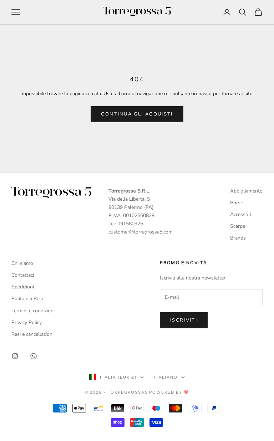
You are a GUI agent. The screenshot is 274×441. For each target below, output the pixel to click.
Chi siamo (22, 263)
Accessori (240, 214)
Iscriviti (183, 320)
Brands (238, 238)
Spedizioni (22, 286)
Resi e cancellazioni (32, 334)
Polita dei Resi (27, 298)
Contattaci (22, 275)
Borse (236, 202)
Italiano (166, 377)
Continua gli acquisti (137, 114)
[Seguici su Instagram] (15, 356)
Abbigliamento (246, 191)
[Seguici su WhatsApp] (33, 356)
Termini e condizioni (33, 310)
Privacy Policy (26, 322)
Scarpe (237, 226)
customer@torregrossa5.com (140, 232)
